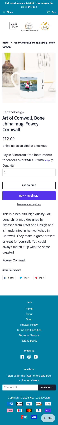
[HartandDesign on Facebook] (22, 357)
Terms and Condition (29, 330)
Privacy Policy (29, 324)
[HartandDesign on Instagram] (29, 357)
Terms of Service (29, 335)
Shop (29, 319)
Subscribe (47, 387)
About (29, 314)
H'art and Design (40, 397)
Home (5, 42)
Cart (53, 12)
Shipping (8, 145)
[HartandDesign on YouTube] (36, 357)
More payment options (29, 204)
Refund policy (29, 340)
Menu (9, 12)
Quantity (8, 165)
